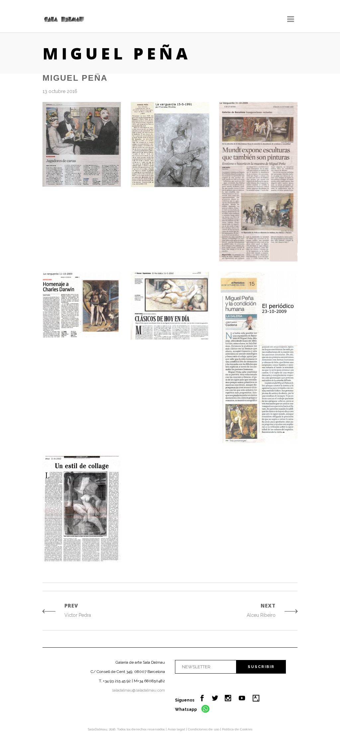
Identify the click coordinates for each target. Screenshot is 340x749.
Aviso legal (177, 729)
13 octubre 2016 (59, 91)
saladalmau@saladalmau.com (138, 690)
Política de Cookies (237, 729)
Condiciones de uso (204, 729)
